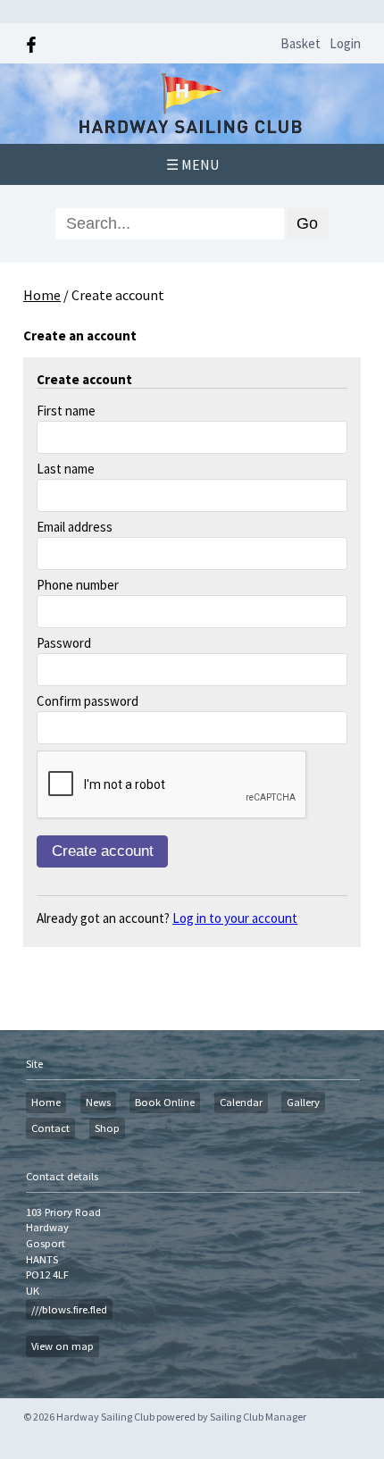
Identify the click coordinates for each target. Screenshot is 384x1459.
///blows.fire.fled (69, 1309)
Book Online (165, 1102)
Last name (66, 468)
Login (345, 43)
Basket (300, 43)
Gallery (303, 1102)
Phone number (78, 584)
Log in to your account (234, 918)
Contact (50, 1128)
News (98, 1102)
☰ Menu (192, 164)
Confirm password (87, 700)
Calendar (241, 1102)
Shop (107, 1128)
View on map (62, 1346)
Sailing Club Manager (258, 1416)
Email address (75, 526)
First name (66, 410)
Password (64, 642)
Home (42, 295)
